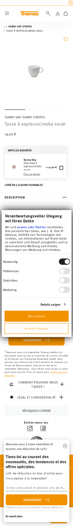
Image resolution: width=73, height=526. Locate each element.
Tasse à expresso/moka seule (24, 30)
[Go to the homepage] (29, 13)
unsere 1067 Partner (31, 227)
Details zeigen (50, 304)
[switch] (64, 271)
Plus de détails (32, 174)
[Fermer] (65, 446)
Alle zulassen (36, 316)
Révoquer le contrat (36, 411)
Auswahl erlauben (36, 328)
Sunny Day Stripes (20, 26)
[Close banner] (70, 2)
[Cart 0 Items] (65, 13)
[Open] (47, 13)
